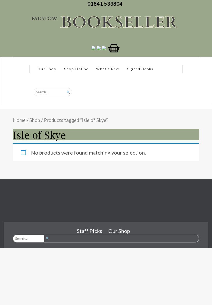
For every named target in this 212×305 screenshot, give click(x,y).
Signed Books (140, 69)
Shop (34, 120)
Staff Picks (89, 231)
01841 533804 (106, 4)
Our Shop (46, 69)
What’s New (107, 69)
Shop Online (76, 69)
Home (19, 120)
